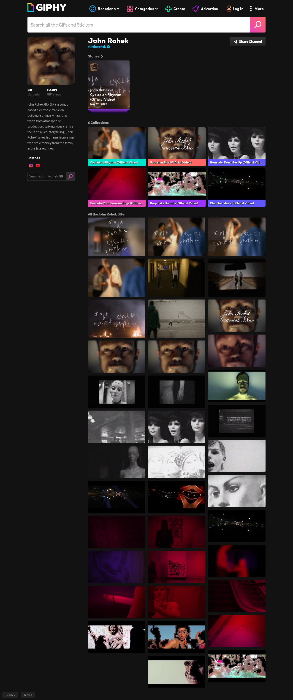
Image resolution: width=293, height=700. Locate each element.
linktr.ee (33, 158)
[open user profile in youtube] (37, 165)
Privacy (10, 695)
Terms (28, 695)
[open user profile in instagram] (30, 165)
